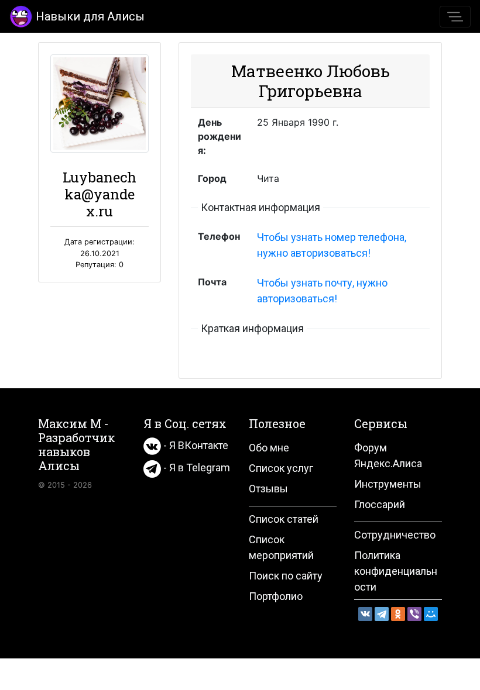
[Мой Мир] (431, 614)
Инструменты (387, 484)
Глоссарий (379, 504)
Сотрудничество (395, 535)
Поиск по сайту (286, 576)
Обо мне (269, 447)
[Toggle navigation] (455, 16)
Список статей (283, 519)
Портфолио (276, 596)
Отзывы (268, 488)
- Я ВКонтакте (194, 445)
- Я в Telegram (195, 467)
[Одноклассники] (398, 614)
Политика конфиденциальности (395, 571)
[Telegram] (382, 614)
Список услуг (281, 468)
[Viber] (414, 614)
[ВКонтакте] (365, 614)
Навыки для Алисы (90, 16)
